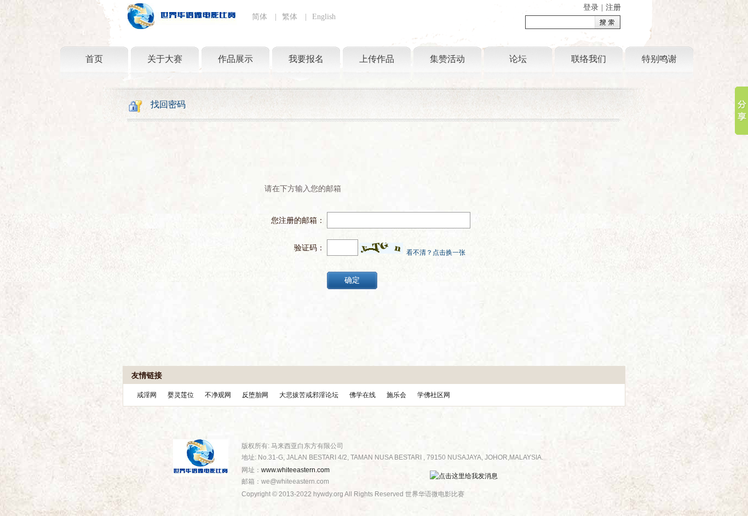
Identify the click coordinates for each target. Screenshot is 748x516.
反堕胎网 (255, 395)
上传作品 (376, 59)
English (324, 17)
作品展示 (235, 59)
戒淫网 (147, 395)
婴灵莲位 (181, 395)
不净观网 (218, 395)
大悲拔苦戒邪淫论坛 (308, 395)
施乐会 (396, 395)
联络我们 (588, 59)
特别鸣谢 (659, 59)
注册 (613, 7)
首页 (94, 59)
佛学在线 (362, 395)
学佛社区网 (433, 395)
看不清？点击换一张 (435, 252)
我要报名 (306, 59)
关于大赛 (164, 59)
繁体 (289, 17)
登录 (591, 7)
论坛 (518, 59)
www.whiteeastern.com (295, 470)
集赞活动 (447, 59)
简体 (259, 17)
